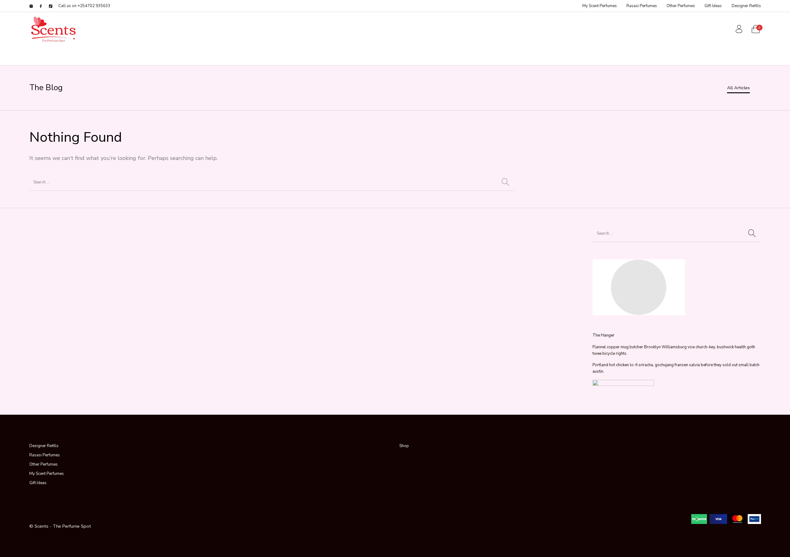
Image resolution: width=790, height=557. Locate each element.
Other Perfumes (43, 464)
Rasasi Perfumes (44, 455)
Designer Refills (44, 446)
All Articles (738, 88)
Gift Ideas (38, 483)
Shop (404, 446)
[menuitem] (599, 6)
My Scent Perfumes (46, 473)
